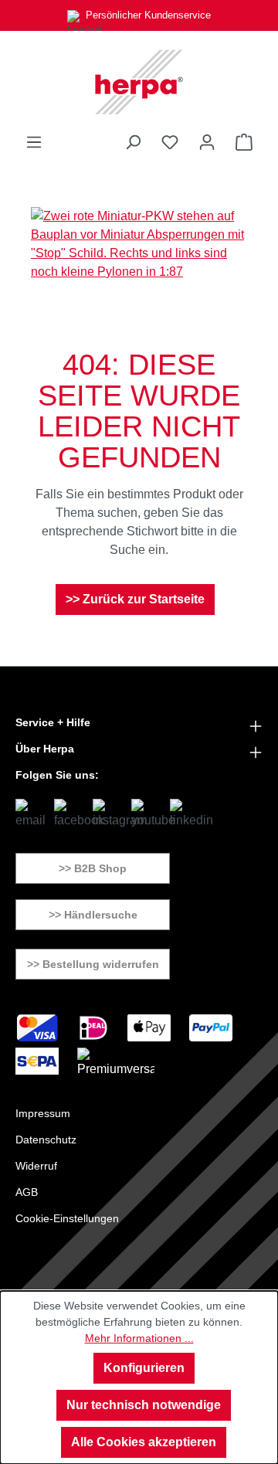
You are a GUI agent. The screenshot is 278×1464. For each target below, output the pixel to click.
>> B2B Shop (93, 868)
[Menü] (34, 142)
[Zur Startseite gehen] (139, 81)
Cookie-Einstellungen (67, 1218)
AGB (26, 1192)
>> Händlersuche (93, 915)
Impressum (42, 1113)
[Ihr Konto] (206, 142)
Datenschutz (45, 1139)
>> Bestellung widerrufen (93, 964)
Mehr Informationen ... (139, 1338)
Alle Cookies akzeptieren (143, 1442)
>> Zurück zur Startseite (135, 599)
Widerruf (36, 1166)
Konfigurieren (144, 1367)
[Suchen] (132, 142)
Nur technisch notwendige (143, 1404)
